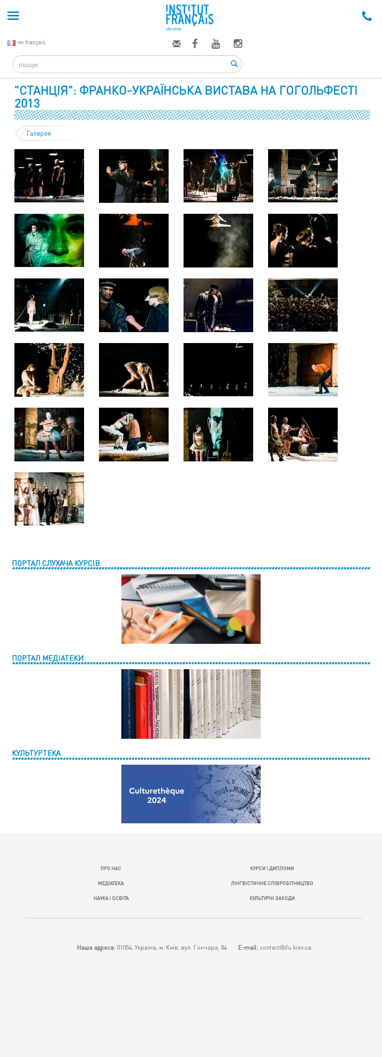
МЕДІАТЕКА (111, 883)
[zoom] (49, 175)
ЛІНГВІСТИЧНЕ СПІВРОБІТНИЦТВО (272, 883)
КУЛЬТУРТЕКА (36, 752)
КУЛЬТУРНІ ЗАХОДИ (272, 898)
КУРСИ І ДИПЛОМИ (272, 868)
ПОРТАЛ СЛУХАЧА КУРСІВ (56, 562)
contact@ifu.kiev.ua (285, 947)
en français (31, 42)
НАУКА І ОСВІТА (111, 898)
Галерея (39, 133)
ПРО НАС (110, 868)
